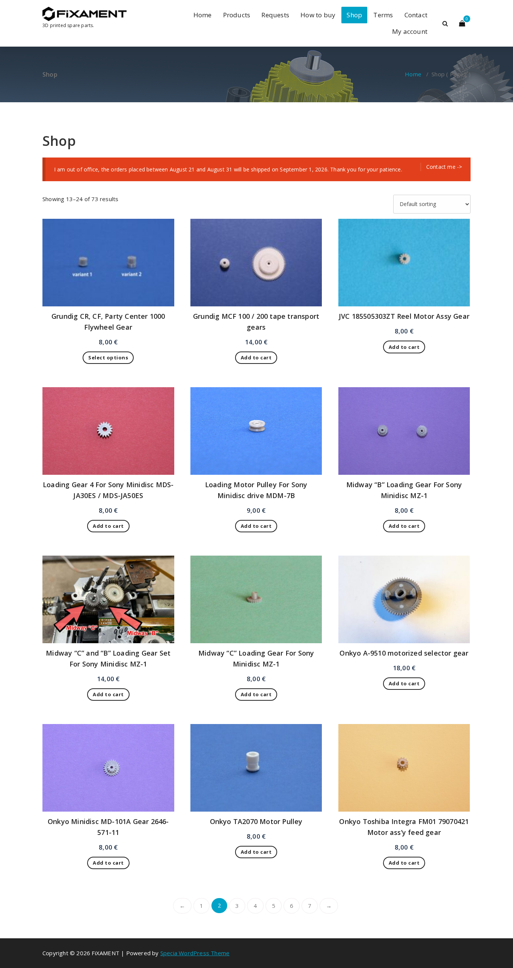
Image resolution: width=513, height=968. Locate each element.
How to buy (317, 15)
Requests (275, 15)
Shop (354, 15)
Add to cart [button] (256, 357)
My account (409, 31)
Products (236, 15)
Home (202, 15)
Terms (383, 15)
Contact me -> (444, 166)
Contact (415, 15)
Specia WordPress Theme (194, 953)
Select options (108, 357)
